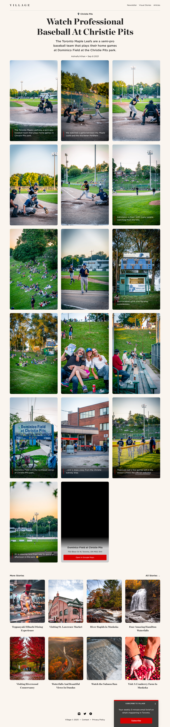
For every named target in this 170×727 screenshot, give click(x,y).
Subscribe (85, 51)
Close (114, 11)
